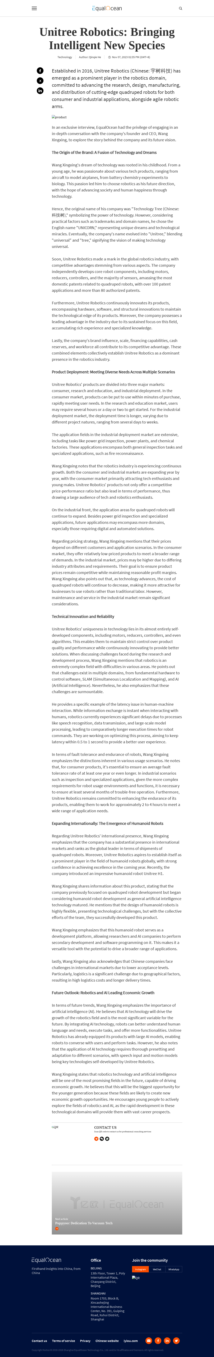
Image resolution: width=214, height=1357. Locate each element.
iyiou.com (131, 1341)
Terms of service (63, 1341)
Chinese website (107, 1341)
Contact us (39, 1341)
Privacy (85, 1341)
